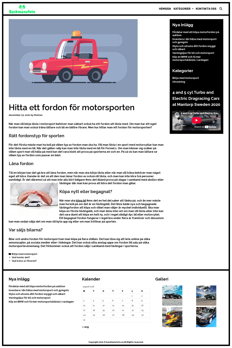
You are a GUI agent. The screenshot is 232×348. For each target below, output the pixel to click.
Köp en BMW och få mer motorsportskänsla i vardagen (41, 301)
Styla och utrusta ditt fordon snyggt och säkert (37, 294)
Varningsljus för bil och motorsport (193, 53)
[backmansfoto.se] (22, 8)
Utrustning (178, 81)
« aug (85, 326)
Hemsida (165, 8)
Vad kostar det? (21, 257)
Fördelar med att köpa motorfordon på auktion (37, 286)
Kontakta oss (206, 8)
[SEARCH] (221, 8)
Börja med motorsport (24, 254)
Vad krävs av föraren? (24, 260)
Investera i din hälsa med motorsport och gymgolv (39, 290)
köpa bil (81, 200)
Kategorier (182, 8)
